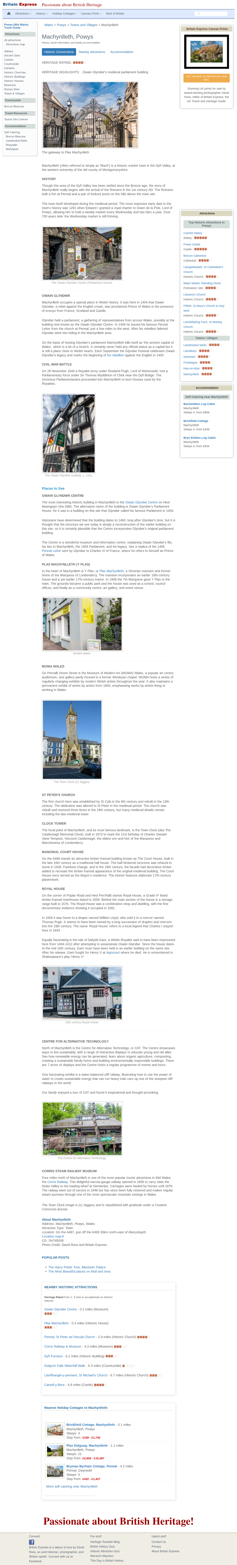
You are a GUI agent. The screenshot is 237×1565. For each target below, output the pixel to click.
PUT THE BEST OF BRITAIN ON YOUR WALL (206, 78)
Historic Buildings (14, 76)
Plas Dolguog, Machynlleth (87, 1445)
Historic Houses (14, 80)
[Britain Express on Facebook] (31, 1541)
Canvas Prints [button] (90, 13)
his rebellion (115, 355)
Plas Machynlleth (111, 571)
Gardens (9, 68)
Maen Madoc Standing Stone (202, 283)
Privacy (156, 1546)
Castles (8, 59)
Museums (10, 85)
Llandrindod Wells (16, 140)
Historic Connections (59, 52)
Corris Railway (57, 1182)
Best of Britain (115, 13)
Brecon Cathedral (194, 255)
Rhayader (11, 144)
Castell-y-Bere (54, 1385)
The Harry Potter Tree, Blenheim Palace (77, 1267)
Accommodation (121, 52)
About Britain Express (165, 1551)
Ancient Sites (12, 55)
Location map (51, 1236)
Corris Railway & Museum (62, 1346)
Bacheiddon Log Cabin (199, 404)
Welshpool (12, 149)
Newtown (189, 356)
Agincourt (113, 952)
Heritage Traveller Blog (105, 1541)
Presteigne (190, 362)
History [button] (41, 13)
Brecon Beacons (14, 106)
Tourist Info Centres (16, 119)
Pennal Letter (51, 551)
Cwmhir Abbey (192, 233)
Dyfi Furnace (53, 1356)
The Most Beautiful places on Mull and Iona (79, 1271)
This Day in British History (106, 1560)
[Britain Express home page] (19, 4)
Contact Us (159, 1541)
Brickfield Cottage (195, 421)
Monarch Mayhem (102, 1556)
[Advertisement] (149, 1305)
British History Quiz (102, 1546)
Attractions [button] (22, 13)
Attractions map (15, 44)
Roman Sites (12, 89)
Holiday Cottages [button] (63, 13)
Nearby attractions (92, 52)
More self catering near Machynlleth (72, 1486)
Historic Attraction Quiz (105, 1551)
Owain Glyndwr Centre (141, 502)
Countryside (11, 63)
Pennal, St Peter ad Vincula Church (69, 1337)
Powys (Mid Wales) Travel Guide (16, 26)
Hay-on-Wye (191, 368)
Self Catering (12, 132)
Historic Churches (15, 72)
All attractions (12, 40)
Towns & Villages (14, 93)
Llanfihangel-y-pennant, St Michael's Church (75, 1375)
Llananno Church (194, 294)
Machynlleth (191, 374)
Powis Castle (191, 244)
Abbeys (8, 51)
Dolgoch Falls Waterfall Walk (64, 1365)
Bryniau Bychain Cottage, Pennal (91, 1466)
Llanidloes (190, 351)
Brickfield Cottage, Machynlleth (90, 1424)
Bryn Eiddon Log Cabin (199, 437)
